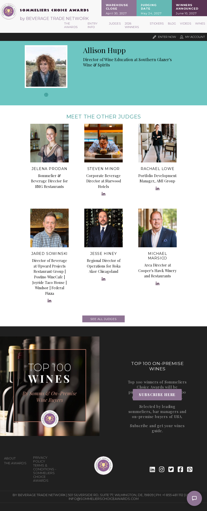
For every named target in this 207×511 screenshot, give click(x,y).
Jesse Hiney (103, 253)
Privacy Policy (40, 459)
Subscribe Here (157, 394)
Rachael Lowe (157, 168)
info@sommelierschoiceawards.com (104, 499)
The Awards (70, 25)
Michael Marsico (157, 255)
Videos (185, 23)
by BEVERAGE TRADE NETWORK (54, 18)
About (10, 458)
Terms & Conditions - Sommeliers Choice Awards (44, 473)
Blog (172, 23)
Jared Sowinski (49, 253)
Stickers (157, 23)
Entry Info (92, 25)
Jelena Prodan (49, 168)
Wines (200, 23)
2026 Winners (132, 25)
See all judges (103, 319)
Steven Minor (103, 168)
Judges (115, 23)
